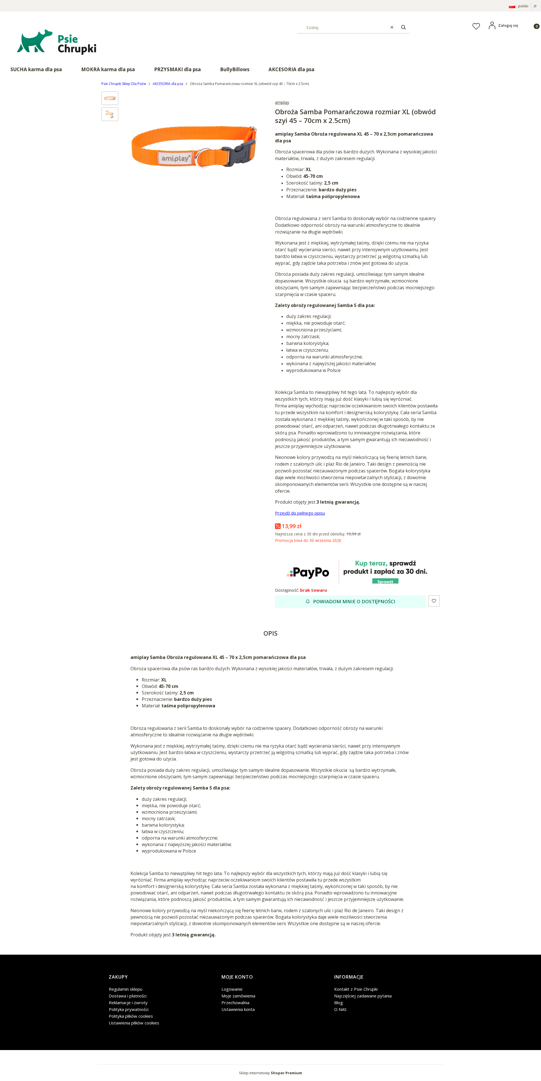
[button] (403, 27)
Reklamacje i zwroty (128, 1002)
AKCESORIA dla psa (291, 69)
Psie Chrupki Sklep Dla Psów (123, 83)
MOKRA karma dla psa (108, 69)
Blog (338, 1002)
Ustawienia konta (238, 1009)
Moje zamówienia (238, 996)
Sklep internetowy (270, 1072)
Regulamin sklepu (125, 989)
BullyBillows (234, 69)
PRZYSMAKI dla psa (177, 69)
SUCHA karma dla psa (36, 69)
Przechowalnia (235, 1002)
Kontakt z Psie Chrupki (356, 989)
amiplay (282, 102)
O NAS (340, 1009)
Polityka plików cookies (131, 1016)
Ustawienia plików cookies (134, 1023)
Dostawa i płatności (128, 996)
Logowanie (232, 989)
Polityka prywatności (128, 1009)
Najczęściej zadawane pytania (363, 996)
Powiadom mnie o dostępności (354, 601)
